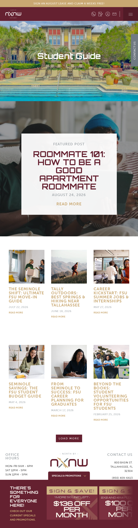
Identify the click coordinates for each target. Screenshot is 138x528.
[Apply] (100, 14)
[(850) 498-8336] (93, 14)
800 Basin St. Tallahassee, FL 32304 (121, 467)
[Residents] (108, 14)
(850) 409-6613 (122, 477)
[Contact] (114, 14)
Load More (69, 438)
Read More (69, 204)
